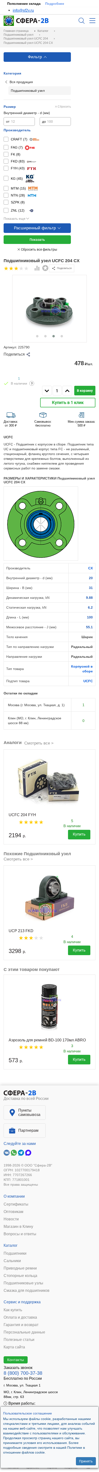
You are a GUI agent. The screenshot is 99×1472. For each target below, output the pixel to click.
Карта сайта (14, 1347)
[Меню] (92, 20)
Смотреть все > (39, 743)
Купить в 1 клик (68, 402)
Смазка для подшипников (27, 1291)
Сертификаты (16, 1204)
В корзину (85, 391)
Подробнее (54, 4)
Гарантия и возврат (21, 1325)
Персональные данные (24, 1332)
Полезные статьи (19, 1340)
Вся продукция (21, 82)
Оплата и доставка (20, 1317)
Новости (11, 1219)
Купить (79, 834)
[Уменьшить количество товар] (47, 390)
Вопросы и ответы (20, 1234)
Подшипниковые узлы (23, 1283)
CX (90, 568)
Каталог (11, 1245)
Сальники (12, 1261)
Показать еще (14, 218)
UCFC (88, 681)
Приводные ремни (20, 1268)
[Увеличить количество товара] (67, 390)
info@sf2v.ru (23, 10)
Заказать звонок (18, 1368)
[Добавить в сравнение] (37, 268)
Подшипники (15, 1253)
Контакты (15, 1359)
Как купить (13, 1310)
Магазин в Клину (18, 1227)
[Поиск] (82, 21)
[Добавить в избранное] (45, 268)
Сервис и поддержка (22, 1302)
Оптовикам (13, 1212)
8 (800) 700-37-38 (23, 1373)
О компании (14, 1196)
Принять (86, 1461)
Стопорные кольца (20, 1276)
